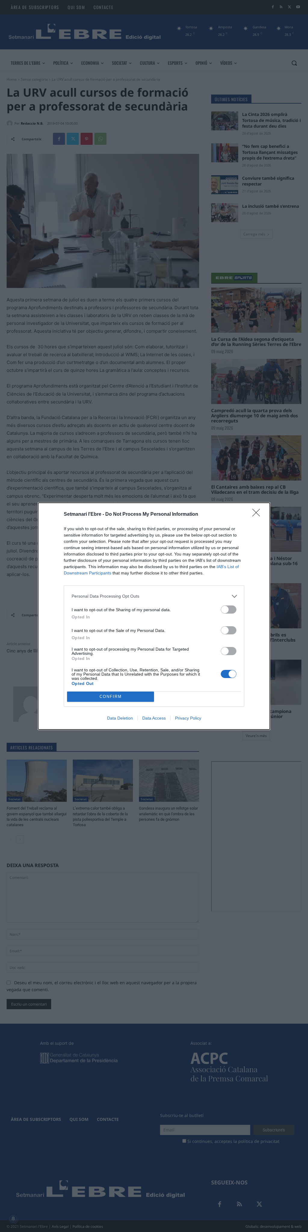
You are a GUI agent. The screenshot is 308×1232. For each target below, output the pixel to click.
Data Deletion (120, 718)
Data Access (154, 718)
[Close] (258, 514)
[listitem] (154, 596)
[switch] (228, 609)
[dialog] (154, 616)
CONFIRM (111, 696)
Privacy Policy (188, 718)
